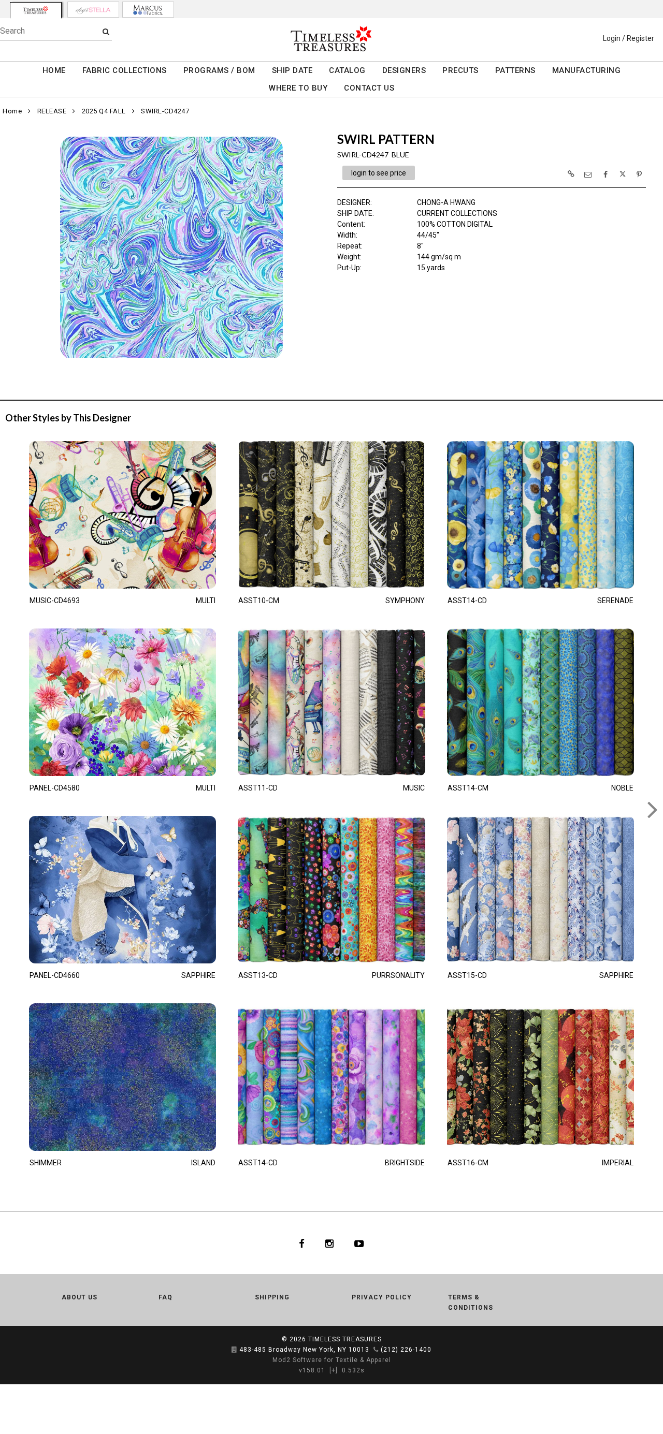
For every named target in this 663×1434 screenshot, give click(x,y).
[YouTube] (359, 1243)
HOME (54, 70)
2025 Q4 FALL (104, 111)
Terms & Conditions (470, 1302)
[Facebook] (302, 1243)
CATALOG (347, 70)
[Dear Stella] (93, 10)
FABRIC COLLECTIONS (124, 70)
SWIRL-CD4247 (165, 111)
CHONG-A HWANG (446, 202)
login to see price (378, 173)
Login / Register (628, 38)
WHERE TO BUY (298, 88)
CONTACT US (369, 88)
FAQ (165, 1297)
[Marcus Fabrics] (148, 10)
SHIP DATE (292, 70)
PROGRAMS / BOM (219, 70)
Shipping (272, 1297)
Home (12, 111)
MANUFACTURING (586, 70)
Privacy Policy (382, 1297)
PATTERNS (515, 70)
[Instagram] (329, 1243)
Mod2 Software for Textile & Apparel (331, 1360)
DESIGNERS (404, 70)
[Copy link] (571, 174)
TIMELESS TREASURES (345, 1339)
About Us (79, 1297)
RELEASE (52, 111)
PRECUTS (460, 70)
